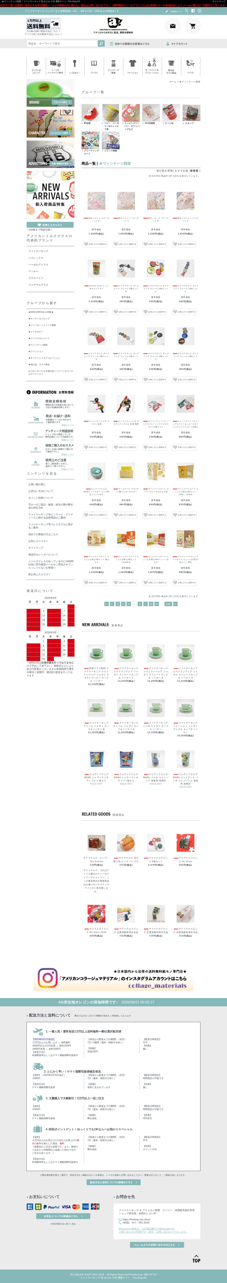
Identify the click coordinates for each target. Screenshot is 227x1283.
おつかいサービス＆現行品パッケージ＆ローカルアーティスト (50, 372)
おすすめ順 (181, 170)
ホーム (172, 81)
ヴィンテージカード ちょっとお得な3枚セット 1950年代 (127, 559)
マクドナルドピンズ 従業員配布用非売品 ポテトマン (156, 932)
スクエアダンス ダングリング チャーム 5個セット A (156, 356)
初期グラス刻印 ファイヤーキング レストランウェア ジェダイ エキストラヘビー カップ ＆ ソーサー (96, 674)
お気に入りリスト (38, 541)
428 (168, 604)
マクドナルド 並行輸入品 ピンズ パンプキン (126, 861)
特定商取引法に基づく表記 (64, 1224)
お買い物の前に (37, 484)
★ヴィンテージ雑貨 (189, 81)
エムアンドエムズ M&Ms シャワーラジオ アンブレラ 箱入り (96, 777)
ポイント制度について (40, 497)
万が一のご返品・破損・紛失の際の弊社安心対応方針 (50, 506)
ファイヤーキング (38, 251)
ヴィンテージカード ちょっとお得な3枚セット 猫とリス (96, 559)
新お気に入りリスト (39, 574)
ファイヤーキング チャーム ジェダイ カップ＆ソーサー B (96, 726)
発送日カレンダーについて (43, 554)
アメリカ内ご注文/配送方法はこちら (42, 34)
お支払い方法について (40, 491)
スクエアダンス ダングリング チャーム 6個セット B (126, 288)
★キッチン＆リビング (39, 318)
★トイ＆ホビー (35, 331)
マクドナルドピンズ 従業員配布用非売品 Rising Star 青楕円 (126, 932)
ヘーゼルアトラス (38, 264)
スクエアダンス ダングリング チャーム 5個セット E (185, 288)
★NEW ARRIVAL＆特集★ (40, 312)
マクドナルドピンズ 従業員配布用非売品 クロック (185, 932)
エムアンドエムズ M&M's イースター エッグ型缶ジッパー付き (96, 491)
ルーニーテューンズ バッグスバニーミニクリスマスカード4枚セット (156, 424)
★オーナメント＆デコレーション (44, 358)
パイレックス (35, 257)
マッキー (33, 271)
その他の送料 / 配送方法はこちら (42, 31)
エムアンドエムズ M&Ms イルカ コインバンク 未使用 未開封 (155, 777)
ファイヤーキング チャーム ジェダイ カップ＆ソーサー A (126, 726)
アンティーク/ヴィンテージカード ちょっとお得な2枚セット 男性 (185, 559)
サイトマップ (218, 1)
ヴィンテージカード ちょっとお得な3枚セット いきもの (156, 559)
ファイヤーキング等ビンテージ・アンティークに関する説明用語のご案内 (50, 516)
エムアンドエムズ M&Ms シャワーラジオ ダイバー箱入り (126, 777)
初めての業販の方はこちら (43, 534)
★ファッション (35, 351)
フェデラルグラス (38, 284)
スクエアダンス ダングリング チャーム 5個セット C (126, 356)
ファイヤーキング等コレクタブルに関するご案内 (50, 526)
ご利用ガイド (175, 11)
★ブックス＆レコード (39, 338)
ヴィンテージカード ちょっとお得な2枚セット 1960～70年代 (186, 491)
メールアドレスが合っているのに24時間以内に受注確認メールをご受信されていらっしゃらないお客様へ (50, 564)
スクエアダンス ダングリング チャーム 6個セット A (156, 288)
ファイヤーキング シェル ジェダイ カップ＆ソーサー (155, 726)
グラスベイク (35, 278)
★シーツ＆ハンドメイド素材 (42, 325)
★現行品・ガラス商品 (39, 364)
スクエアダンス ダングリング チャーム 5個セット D (96, 356)
